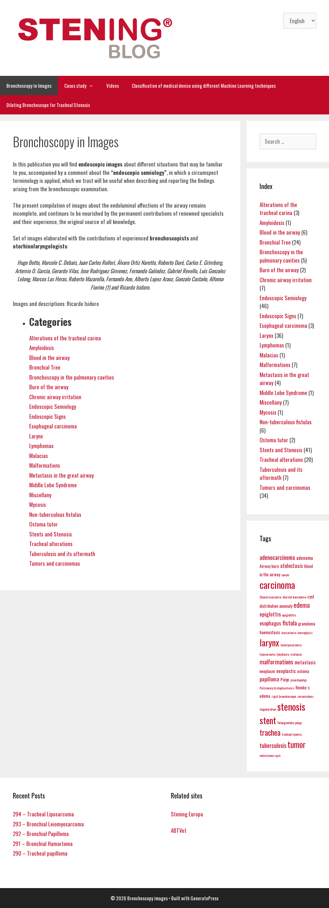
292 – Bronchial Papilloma (41, 834)
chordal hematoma (294, 596)
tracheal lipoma (291, 734)
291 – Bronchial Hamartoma (43, 844)
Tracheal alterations (51, 544)
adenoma (304, 557)
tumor (297, 744)
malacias (296, 654)
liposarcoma (267, 654)
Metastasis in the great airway (61, 475)
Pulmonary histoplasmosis (277, 687)
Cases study (75, 85)
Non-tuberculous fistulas (55, 514)
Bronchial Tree (44, 367)
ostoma (303, 671)
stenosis (291, 706)
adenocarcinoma (277, 557)
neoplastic (286, 670)
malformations (276, 661)
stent (268, 720)
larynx (269, 642)
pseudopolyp (298, 679)
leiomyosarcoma (290, 644)
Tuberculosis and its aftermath (62, 554)
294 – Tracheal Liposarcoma (43, 814)
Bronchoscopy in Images (28, 85)
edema (302, 605)
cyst (310, 596)
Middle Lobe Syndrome (53, 485)
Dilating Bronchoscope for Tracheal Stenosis (48, 104)
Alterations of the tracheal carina (65, 338)
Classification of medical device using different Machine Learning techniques (204, 85)
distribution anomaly (276, 606)
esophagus (270, 623)
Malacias (38, 456)
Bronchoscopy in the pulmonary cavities (71, 377)
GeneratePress (204, 898)
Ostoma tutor (43, 524)
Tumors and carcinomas (54, 563)
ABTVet (178, 830)
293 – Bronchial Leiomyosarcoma (48, 824)
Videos (112, 85)
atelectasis (291, 566)
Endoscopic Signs (47, 416)
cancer (285, 574)
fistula (289, 622)
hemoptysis (305, 632)
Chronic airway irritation (55, 397)
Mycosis (37, 504)
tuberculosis (273, 745)
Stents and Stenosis (50, 534)
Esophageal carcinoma (53, 426)
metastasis (305, 662)
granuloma (306, 623)
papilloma (269, 679)
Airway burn (269, 566)
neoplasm (267, 671)
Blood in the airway (49, 358)
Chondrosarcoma (270, 596)
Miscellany (40, 495)
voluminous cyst (270, 755)
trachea (270, 732)
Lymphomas (41, 446)
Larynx (36, 436)
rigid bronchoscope (283, 696)
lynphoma (283, 654)
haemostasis (270, 632)
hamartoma (288, 632)
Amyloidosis (41, 348)
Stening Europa (187, 814)
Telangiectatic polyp (289, 722)
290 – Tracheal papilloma (40, 853)
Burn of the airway (48, 387)
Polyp (284, 679)
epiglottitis (289, 614)
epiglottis (270, 614)
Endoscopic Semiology (52, 406)
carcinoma (277, 584)
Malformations (44, 465)
